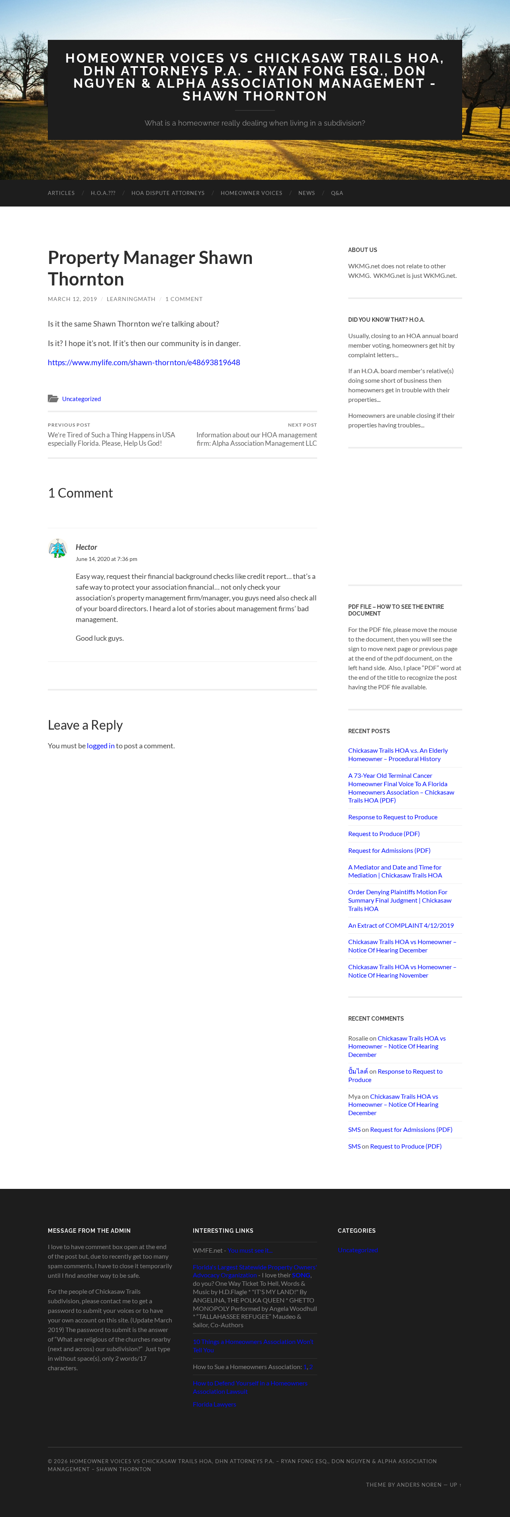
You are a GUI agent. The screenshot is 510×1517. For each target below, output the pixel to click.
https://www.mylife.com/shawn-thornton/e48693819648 (144, 362)
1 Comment (184, 298)
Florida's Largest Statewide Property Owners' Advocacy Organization (255, 1271)
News (306, 193)
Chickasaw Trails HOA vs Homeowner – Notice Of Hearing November (402, 971)
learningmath (131, 298)
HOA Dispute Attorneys (168, 193)
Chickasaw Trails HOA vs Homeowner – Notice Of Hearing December (402, 946)
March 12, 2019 (72, 298)
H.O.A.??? (103, 193)
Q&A (337, 193)
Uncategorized (81, 398)
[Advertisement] (408, 515)
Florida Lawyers (214, 1404)
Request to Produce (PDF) (384, 833)
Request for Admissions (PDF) (389, 850)
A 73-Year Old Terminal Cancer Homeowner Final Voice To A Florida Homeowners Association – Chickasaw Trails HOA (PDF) (401, 787)
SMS (354, 1129)
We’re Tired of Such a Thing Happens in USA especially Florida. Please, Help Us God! (111, 434)
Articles (61, 193)
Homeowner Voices (251, 193)
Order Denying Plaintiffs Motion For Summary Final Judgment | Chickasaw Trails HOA (399, 900)
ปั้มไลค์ (358, 1071)
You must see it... (250, 1250)
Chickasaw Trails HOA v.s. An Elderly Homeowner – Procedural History (398, 754)
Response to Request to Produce (392, 816)
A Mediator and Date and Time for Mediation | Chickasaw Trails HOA (395, 871)
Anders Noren (419, 1485)
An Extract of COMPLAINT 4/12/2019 (401, 925)
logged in (101, 745)
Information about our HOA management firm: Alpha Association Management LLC (256, 434)
